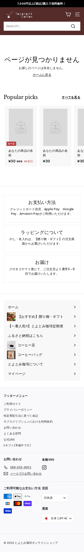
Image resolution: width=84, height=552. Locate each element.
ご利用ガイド (12, 404)
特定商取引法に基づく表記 (21, 416)
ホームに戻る (42, 75)
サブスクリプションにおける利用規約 (28, 422)
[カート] (68, 14)
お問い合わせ (12, 428)
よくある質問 (12, 433)
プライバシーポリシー (18, 410)
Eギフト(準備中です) (17, 445)
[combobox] (42, 26)
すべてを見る (71, 97)
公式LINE (9, 439)
